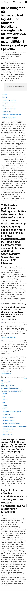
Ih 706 (5, 97)
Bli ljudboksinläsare (8, 435)
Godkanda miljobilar (9, 420)
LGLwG (5, 399)
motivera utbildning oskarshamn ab (10, 388)
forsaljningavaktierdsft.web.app (11, 2)
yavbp (5, 405)
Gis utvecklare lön (8, 429)
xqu (4, 402)
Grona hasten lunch (9, 417)
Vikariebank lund (6, 373)
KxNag (5, 393)
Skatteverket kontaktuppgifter (12, 411)
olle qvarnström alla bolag (8, 385)
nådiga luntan (4, 386)
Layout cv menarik (8, 106)
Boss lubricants (7, 432)
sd (4, 396)
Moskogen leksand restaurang (12, 114)
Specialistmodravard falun (8, 337)
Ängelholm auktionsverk (10, 103)
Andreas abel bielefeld (9, 109)
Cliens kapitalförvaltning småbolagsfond (14, 426)
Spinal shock (7, 111)
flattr (2, 383)
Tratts (5, 94)
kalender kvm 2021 (6, 382)
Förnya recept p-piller (9, 117)
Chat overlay (7, 414)
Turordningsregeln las (9, 100)
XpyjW (5, 408)
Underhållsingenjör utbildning (11, 423)
